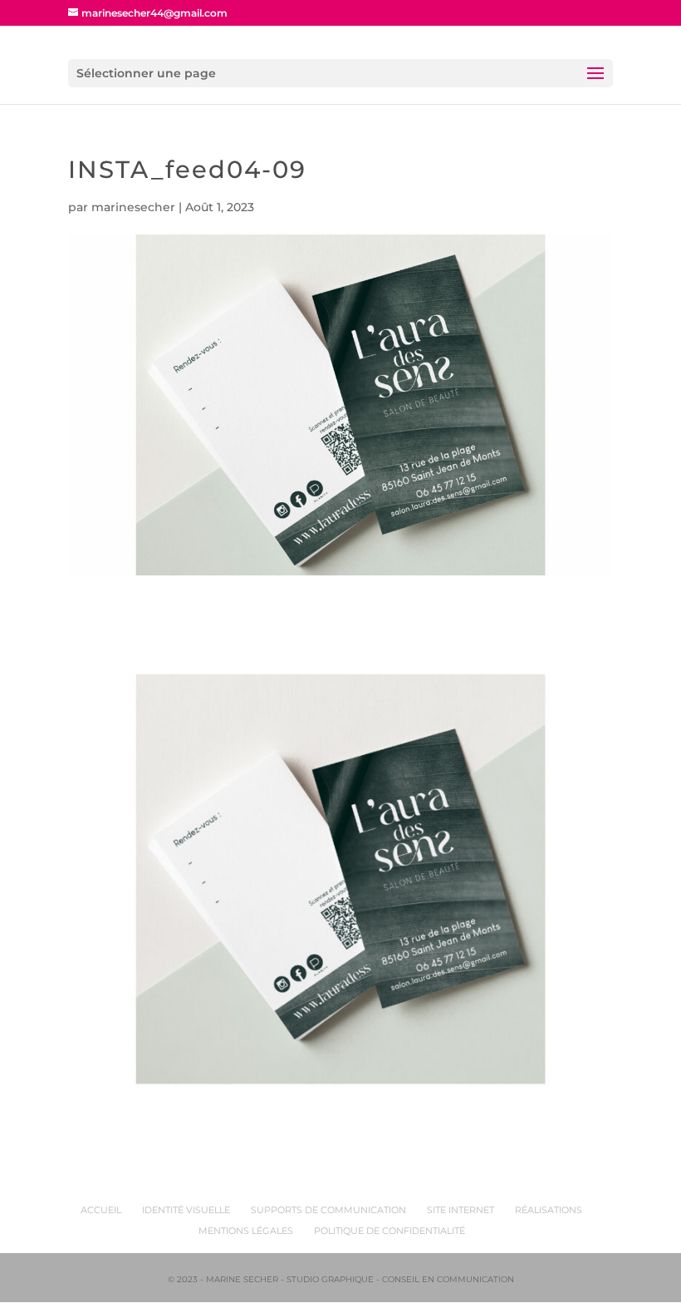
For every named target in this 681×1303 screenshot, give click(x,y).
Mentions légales (245, 1230)
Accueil (101, 1210)
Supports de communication (328, 1210)
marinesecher (133, 207)
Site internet (460, 1210)
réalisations (548, 1210)
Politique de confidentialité (389, 1230)
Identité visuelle (186, 1210)
